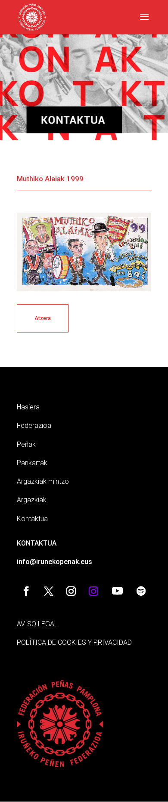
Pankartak (32, 463)
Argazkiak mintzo (43, 481)
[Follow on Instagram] (71, 591)
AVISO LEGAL (37, 624)
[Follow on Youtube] (117, 591)
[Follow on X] (48, 591)
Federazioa (34, 425)
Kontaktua (32, 519)
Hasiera (28, 407)
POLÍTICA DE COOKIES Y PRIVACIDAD (74, 642)
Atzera (42, 318)
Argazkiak (32, 500)
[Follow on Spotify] (140, 591)
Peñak (26, 444)
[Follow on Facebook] (26, 591)
